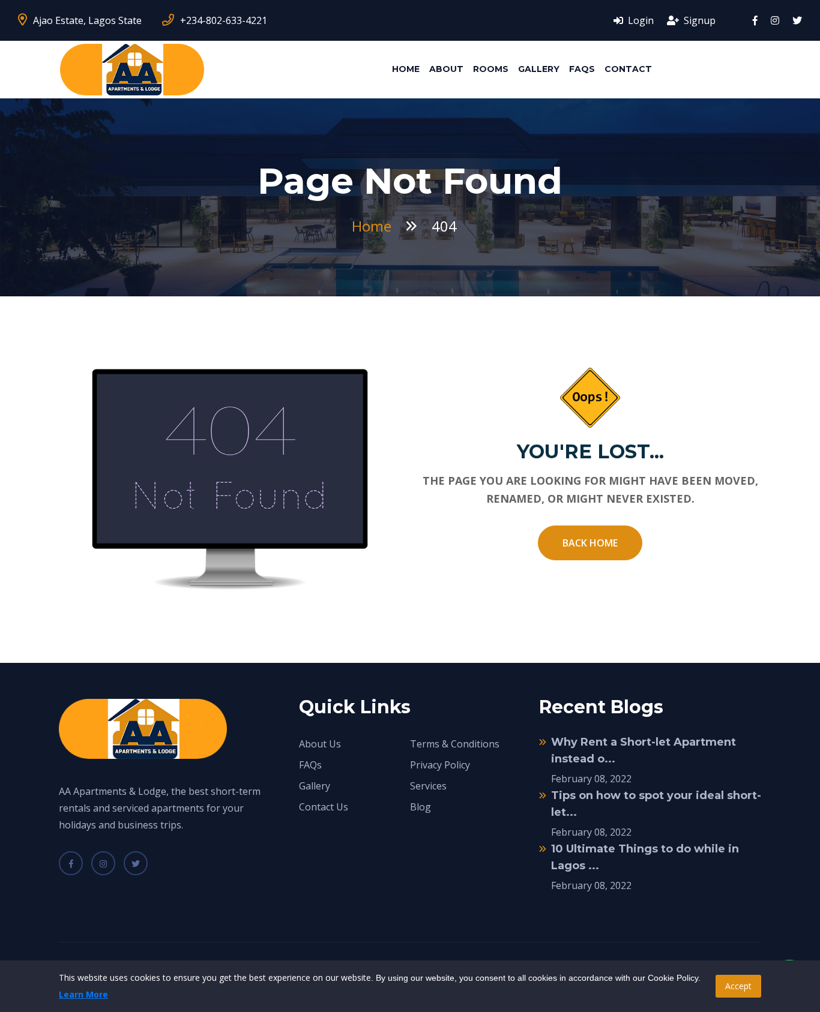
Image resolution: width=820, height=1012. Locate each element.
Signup (698, 20)
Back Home (590, 542)
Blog (420, 806)
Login (640, 20)
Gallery (538, 69)
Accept (738, 986)
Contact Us (323, 806)
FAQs (582, 69)
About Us (320, 743)
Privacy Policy (440, 764)
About (446, 69)
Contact (628, 69)
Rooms (490, 69)
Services (428, 785)
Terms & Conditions (454, 743)
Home (406, 69)
